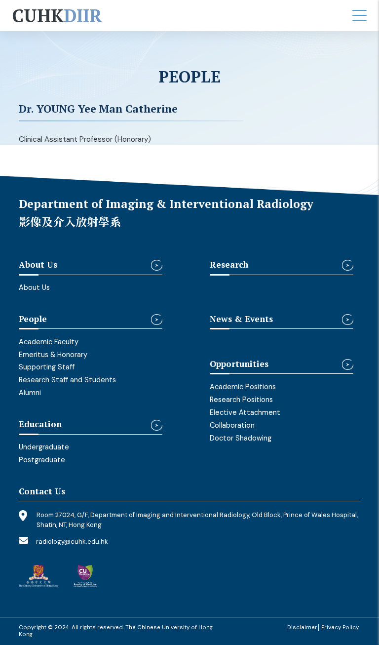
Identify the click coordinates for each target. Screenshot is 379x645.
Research (229, 265)
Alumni (30, 392)
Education (40, 424)
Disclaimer (302, 627)
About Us (38, 265)
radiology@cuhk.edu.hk (72, 541)
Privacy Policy (340, 627)
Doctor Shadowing (240, 438)
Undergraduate (44, 447)
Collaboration (232, 425)
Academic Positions (243, 386)
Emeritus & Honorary (53, 354)
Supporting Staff (47, 367)
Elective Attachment (245, 412)
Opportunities (239, 364)
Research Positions (241, 399)
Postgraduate (42, 459)
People (33, 319)
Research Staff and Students (67, 379)
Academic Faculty (48, 341)
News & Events (241, 319)
